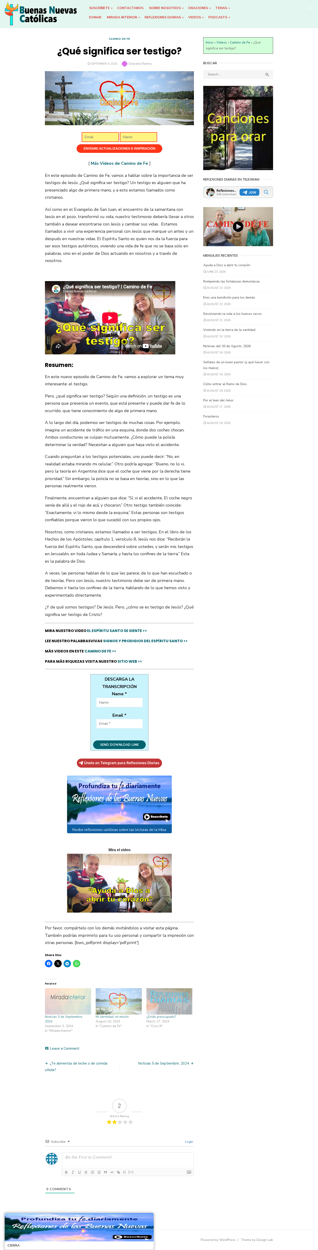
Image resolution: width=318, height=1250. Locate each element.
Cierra (13, 1245)
